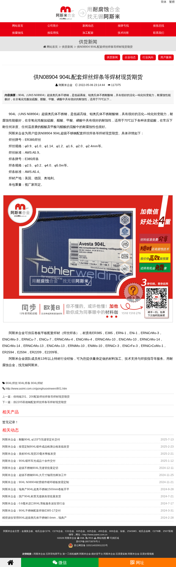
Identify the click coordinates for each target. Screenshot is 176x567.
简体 (163, 1)
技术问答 (123, 32)
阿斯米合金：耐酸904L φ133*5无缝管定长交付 (31, 439)
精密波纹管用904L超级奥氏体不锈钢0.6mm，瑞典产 (34, 517)
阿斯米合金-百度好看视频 (141, 554)
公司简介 (52, 25)
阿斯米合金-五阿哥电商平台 (48, 554)
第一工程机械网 (71, 554)
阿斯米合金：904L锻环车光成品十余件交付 (28, 460)
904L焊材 (37, 383)
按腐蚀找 (17, 32)
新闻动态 (88, 25)
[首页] (10, 562)
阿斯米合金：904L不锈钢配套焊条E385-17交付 (31, 510)
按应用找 (52, 32)
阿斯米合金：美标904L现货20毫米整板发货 (29, 453)
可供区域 (114, 538)
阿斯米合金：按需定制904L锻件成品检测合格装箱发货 (35, 446)
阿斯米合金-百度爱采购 (115, 554)
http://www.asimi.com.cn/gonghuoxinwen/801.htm (36, 388)
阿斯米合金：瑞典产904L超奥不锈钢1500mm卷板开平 (35, 489)
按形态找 (158, 25)
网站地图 (101, 538)
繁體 (172, 1)
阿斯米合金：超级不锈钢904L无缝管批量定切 (30, 468)
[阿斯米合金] (88, 13)
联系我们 (158, 32)
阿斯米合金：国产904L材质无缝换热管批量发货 (31, 496)
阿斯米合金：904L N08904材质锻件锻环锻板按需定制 (35, 482)
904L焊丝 (12, 383)
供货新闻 (67, 46)
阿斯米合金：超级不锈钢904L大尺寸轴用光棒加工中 (34, 475)
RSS (90, 538)
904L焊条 (24, 383)
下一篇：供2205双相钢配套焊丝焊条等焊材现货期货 (34, 402)
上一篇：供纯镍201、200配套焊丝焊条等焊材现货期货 (36, 396)
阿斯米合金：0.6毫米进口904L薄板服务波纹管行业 (33, 503)
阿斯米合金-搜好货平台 (91, 554)
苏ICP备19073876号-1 (88, 541)
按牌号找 (123, 25)
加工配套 (88, 32)
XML (82, 538)
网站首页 (17, 25)
